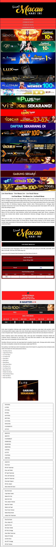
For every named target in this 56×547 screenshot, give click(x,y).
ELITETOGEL (7, 421)
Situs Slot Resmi (8, 519)
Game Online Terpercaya (10, 533)
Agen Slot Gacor (8, 525)
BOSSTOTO (7, 433)
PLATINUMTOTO (8, 426)
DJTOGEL (7, 407)
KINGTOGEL (7, 458)
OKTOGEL (7, 412)
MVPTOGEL (7, 418)
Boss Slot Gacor (8, 491)
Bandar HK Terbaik (9, 536)
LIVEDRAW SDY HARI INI (28, 25)
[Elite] (28, 390)
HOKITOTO (7, 462)
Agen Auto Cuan (8, 499)
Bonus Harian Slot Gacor (10, 486)
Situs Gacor (7, 464)
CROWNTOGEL (8, 441)
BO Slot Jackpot (8, 484)
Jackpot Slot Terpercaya (10, 515)
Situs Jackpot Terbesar (10, 501)
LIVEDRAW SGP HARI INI (28, 22)
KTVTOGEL (7, 410)
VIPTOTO (7, 429)
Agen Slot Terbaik (9, 504)
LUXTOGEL (7, 449)
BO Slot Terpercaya (9, 467)
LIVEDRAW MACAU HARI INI (28, 27)
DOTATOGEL (7, 404)
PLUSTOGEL (7, 455)
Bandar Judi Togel (9, 507)
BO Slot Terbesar (8, 544)
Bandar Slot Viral (8, 496)
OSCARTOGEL (8, 444)
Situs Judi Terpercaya (9, 475)
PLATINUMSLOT (8, 438)
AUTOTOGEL (7, 415)
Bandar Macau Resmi (9, 512)
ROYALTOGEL (8, 423)
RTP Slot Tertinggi (9, 530)
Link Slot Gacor (8, 538)
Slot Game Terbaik (9, 527)
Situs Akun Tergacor (9, 481)
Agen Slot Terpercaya (9, 478)
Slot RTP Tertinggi (9, 541)
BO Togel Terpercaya (9, 473)
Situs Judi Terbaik (9, 470)
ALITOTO (7, 452)
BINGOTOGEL (8, 447)
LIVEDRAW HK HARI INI (28, 19)
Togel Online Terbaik (9, 493)
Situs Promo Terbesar (9, 510)
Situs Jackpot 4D (8, 522)
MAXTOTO (7, 436)
